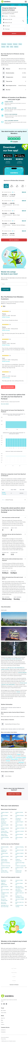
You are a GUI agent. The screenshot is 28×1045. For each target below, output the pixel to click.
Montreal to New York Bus (4, 896)
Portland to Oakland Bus (20, 854)
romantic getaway (22, 672)
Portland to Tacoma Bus (19, 868)
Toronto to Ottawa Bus (19, 884)
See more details (5, 403)
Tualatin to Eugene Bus (5, 813)
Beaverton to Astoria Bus (20, 832)
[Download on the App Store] (8, 155)
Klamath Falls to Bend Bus (4, 819)
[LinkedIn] (6, 1004)
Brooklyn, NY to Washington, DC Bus (20, 896)
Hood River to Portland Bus (18, 819)
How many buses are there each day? (11, 517)
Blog (2, 1020)
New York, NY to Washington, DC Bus (20, 887)
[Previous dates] (2, 186)
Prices (20, 44)
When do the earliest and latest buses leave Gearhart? (12, 559)
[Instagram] (1, 1004)
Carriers (3, 46)
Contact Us (3, 1029)
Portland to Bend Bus (4, 854)
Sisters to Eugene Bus (19, 825)
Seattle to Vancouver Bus (20, 893)
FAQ (8, 46)
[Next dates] (25, 186)
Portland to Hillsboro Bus (5, 868)
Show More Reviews (8, 387)
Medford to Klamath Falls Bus (5, 829)
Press (2, 1022)
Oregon (14, 976)
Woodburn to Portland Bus (20, 829)
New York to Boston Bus (5, 890)
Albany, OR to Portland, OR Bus (4, 835)
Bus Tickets (14, 968)
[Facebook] (4, 1004)
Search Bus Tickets (14, 793)
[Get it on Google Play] (19, 155)
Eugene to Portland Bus (5, 838)
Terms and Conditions (5, 1037)
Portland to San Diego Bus (20, 863)
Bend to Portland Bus (4, 816)
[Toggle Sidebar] (26, 1)
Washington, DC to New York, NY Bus (5, 906)
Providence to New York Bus (19, 906)
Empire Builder (14, 759)
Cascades (9, 755)
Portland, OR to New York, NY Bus (4, 832)
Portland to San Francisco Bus (19, 871)
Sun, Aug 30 (7, 25)
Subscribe (6, 289)
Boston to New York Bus (20, 903)
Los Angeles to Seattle (20, 757)
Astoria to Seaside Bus (19, 835)
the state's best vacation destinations (13, 658)
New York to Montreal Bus (3, 903)
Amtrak (18, 691)
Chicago (8, 760)
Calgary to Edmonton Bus (4, 884)
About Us (3, 1018)
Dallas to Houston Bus (4, 887)
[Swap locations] (23, 21)
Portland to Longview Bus (21, 865)
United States (14, 972)
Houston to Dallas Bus (19, 881)
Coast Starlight (9, 757)
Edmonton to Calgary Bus (3, 881)
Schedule (4, 44)
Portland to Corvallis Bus (20, 851)
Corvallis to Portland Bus (20, 816)
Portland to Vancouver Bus (19, 860)
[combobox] (14, 19)
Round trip (13, 16)
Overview (9, 44)
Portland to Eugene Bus (19, 822)
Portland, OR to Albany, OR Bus (4, 860)
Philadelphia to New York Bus (5, 893)
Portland (14, 980)
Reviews (15, 44)
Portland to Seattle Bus (4, 825)
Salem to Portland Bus (19, 838)
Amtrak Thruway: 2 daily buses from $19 (10, 401)
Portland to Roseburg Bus (5, 863)
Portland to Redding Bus (20, 847)
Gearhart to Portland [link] (14, 984)
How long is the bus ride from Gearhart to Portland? (12, 535)
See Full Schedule (14, 239)
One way (6, 16)
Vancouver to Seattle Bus (20, 900)
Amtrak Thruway (6, 317)
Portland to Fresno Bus (5, 865)
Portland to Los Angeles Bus (4, 851)
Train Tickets (3, 1012)
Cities (11, 46)
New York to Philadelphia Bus (19, 890)
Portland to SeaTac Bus (19, 813)
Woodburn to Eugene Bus (3, 822)
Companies (3, 1031)
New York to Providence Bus (4, 900)
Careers (2, 1024)
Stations (16, 46)
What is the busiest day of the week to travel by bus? (12, 578)
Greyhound (21, 762)
